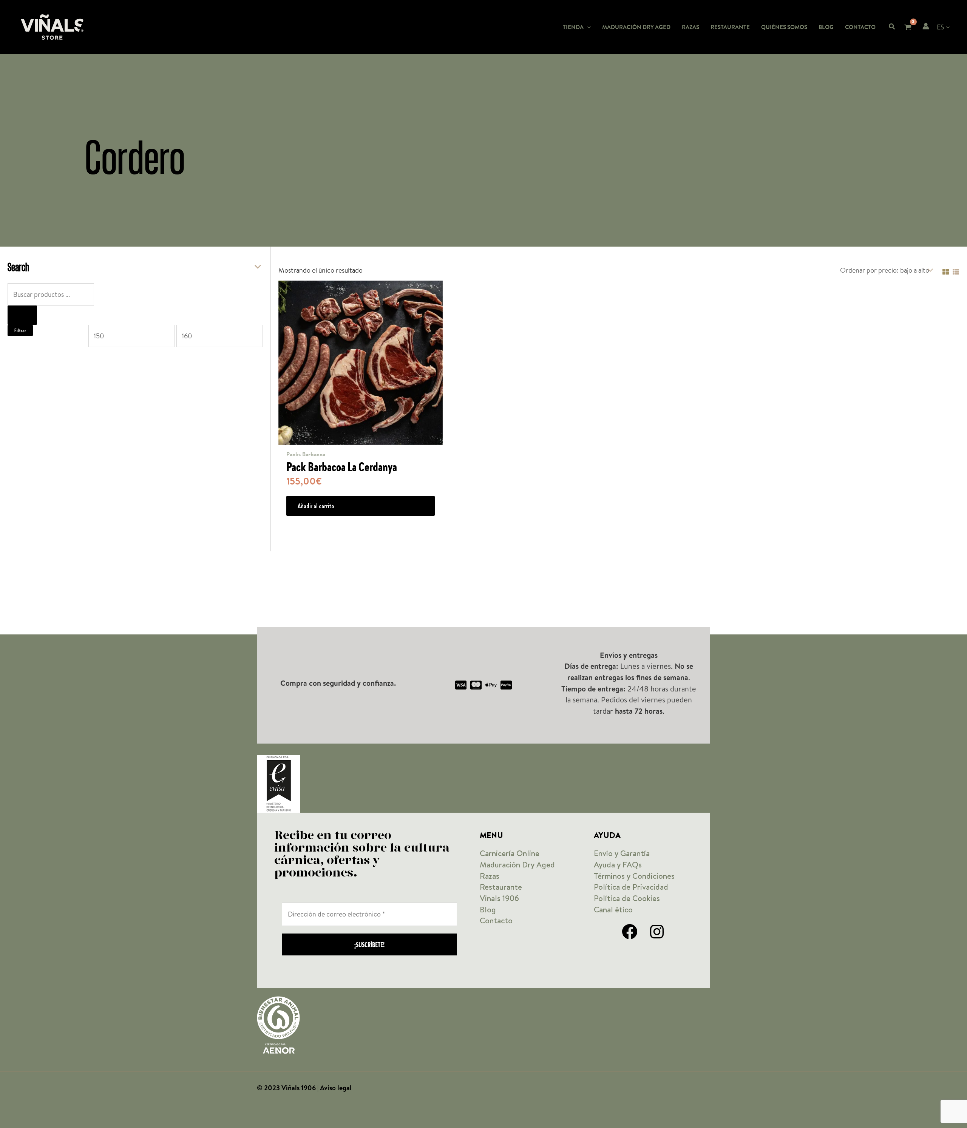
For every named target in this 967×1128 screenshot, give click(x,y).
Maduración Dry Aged (517, 864)
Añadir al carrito (316, 506)
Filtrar (20, 330)
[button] (587, 27)
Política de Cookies (627, 898)
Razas (489, 875)
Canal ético (613, 909)
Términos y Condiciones (634, 875)
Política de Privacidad (631, 886)
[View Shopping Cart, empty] (907, 28)
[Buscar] (22, 315)
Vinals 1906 (499, 898)
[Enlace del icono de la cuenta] (925, 26)
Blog (488, 909)
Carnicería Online (509, 853)
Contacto (496, 920)
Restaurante (501, 886)
